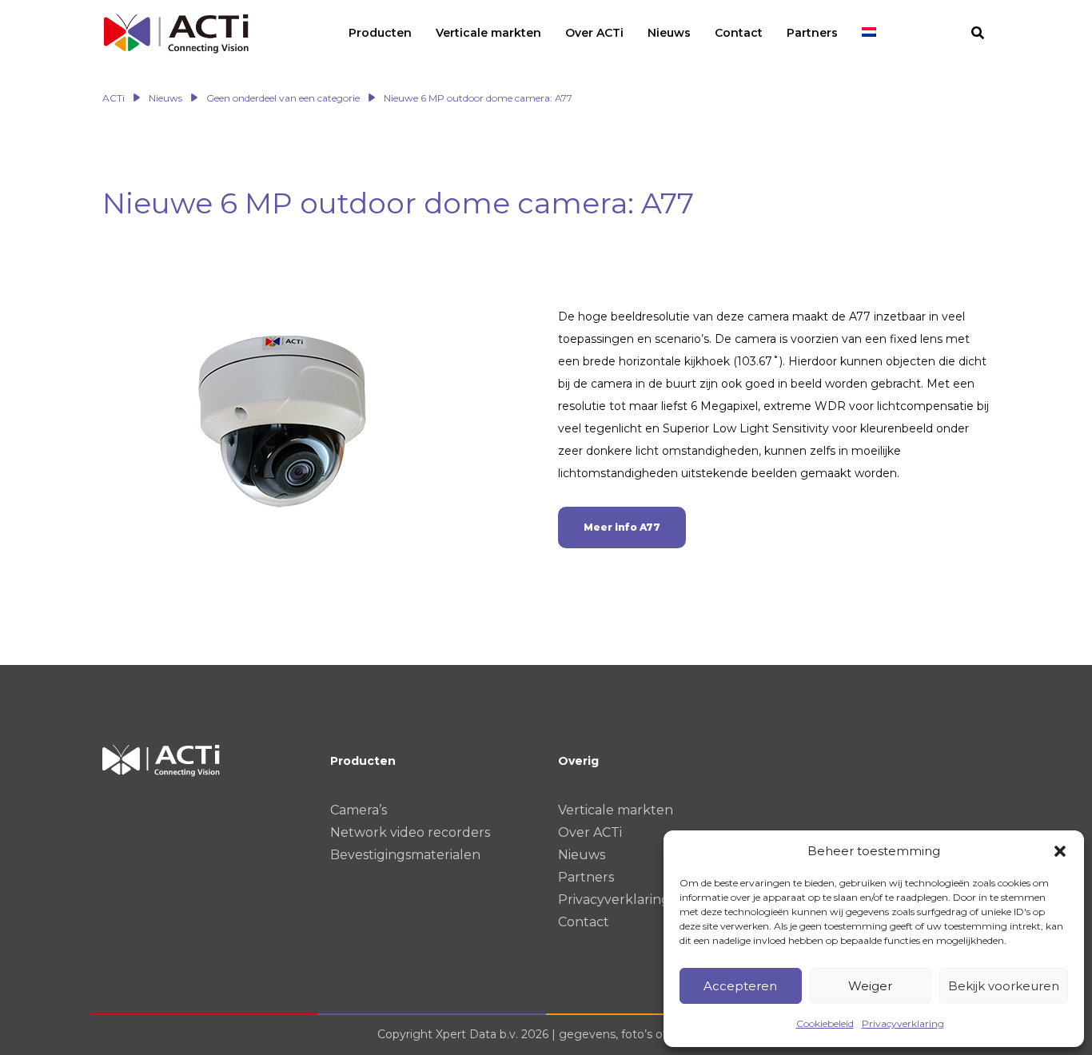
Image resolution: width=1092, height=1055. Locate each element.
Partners (586, 877)
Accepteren (740, 985)
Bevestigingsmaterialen (405, 854)
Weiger (870, 985)
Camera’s (358, 810)
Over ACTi (590, 832)
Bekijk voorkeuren (1003, 985)
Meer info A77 (622, 527)
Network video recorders (410, 832)
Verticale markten (615, 810)
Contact (583, 922)
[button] (1060, 851)
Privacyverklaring (903, 1023)
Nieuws (581, 854)
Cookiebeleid (825, 1023)
